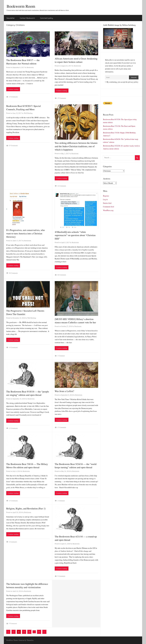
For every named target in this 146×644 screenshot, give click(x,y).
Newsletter (10, 18)
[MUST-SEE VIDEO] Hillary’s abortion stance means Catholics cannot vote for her (75, 320)
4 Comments (13, 542)
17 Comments (61, 427)
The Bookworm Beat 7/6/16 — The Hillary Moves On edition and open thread (27, 465)
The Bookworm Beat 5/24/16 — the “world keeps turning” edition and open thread (75, 465)
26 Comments (13, 273)
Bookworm (30, 67)
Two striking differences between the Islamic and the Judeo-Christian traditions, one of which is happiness (76, 146)
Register (106, 196)
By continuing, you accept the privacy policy (122, 82)
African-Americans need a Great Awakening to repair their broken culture (76, 60)
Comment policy (46, 18)
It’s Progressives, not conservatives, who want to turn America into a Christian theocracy (25, 233)
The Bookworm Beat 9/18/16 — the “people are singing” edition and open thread (27, 393)
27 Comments (13, 145)
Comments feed (108, 206)
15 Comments (13, 97)
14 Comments (61, 186)
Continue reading (13, 89)
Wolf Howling (28, 113)
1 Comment (61, 356)
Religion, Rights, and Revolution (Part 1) (26, 508)
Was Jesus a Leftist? (64, 391)
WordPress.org (108, 210)
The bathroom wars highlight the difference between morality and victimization (27, 585)
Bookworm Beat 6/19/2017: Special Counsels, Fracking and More (23, 107)
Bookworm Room (21, 6)
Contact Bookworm (27, 18)
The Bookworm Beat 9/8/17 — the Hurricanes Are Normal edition (23, 62)
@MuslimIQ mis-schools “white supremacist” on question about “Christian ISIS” (75, 235)
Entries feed (107, 203)
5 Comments (61, 576)
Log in (105, 199)
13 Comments (13, 428)
